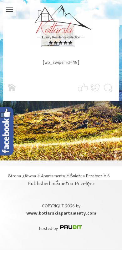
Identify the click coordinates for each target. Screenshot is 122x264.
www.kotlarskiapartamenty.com (61, 213)
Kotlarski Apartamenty (61, 24)
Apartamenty (53, 176)
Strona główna (22, 176)
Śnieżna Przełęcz (86, 176)
